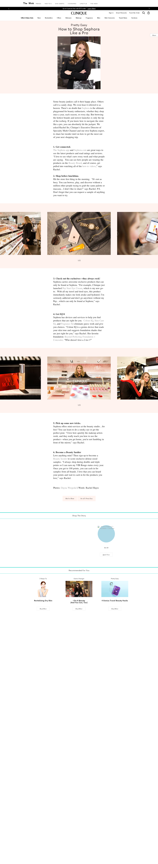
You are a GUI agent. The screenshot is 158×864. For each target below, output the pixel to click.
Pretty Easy (79, 25)
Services (134, 18)
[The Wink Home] (28, 3)
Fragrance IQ (67, 323)
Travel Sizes (123, 18)
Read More (43, 609)
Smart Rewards (121, 13)
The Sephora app (61, 150)
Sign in (111, 13)
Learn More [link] (98, 8)
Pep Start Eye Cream (72, 288)
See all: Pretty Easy (87, 498)
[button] (149, 13)
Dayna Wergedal (69, 487)
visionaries (72, 3)
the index (94, 3)
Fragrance (89, 18)
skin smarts (59, 3)
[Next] (149, 8)
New (39, 18)
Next (117, 233)
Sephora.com (80, 150)
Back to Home (70, 498)
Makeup (78, 18)
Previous (40, 233)
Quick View (106, 555)
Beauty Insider (60, 458)
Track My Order (134, 13)
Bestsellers (49, 18)
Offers (59, 18)
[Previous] (9, 8)
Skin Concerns (109, 18)
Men (98, 18)
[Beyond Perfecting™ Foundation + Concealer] (106, 533)
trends (38, 3)
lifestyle (83, 3)
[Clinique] (79, 13)
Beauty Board (75, 162)
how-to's (48, 3)
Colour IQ (88, 320)
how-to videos (89, 166)
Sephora (86, 108)
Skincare (68, 18)
